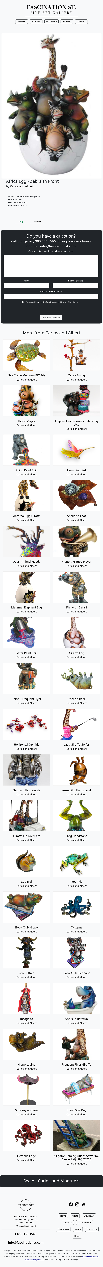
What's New (63, 1229)
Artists (75, 1215)
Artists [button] (21, 21)
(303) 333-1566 (25, 1234)
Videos (78, 1229)
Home (63, 1215)
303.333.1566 (45, 241)
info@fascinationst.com (58, 246)
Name (26, 280)
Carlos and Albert (21, 186)
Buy (21, 221)
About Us (67, 1222)
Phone (75, 280)
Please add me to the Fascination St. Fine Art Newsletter (52, 302)
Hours (77, 1236)
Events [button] (66, 21)
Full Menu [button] (51, 21)
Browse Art (89, 1215)
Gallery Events (84, 1222)
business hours (79, 241)
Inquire (37, 221)
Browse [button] (36, 21)
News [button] (81, 21)
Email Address (51, 291)
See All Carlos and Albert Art (51, 1181)
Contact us (92, 1229)
